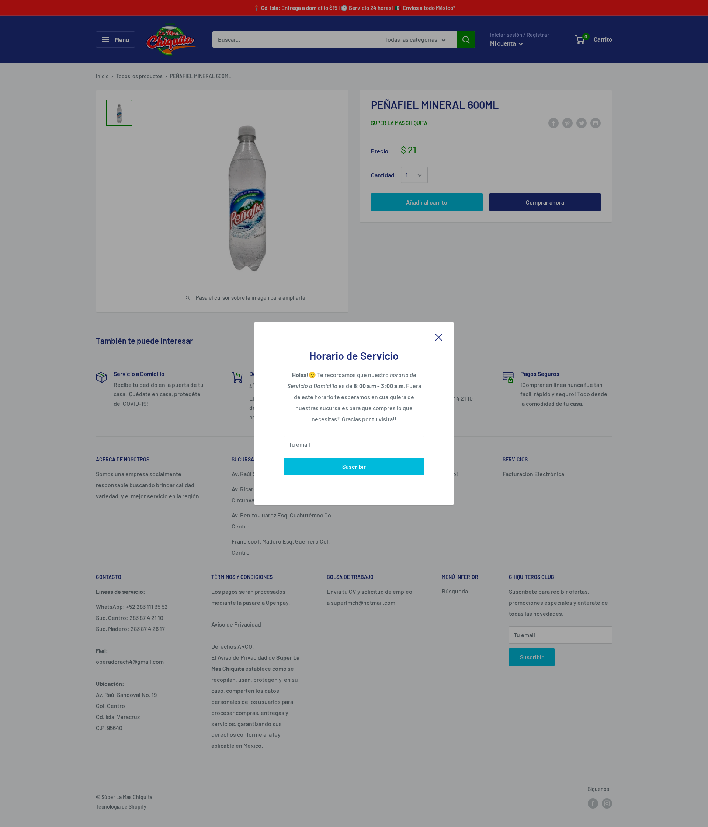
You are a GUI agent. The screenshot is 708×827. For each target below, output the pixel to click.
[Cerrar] (438, 336)
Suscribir (354, 466)
